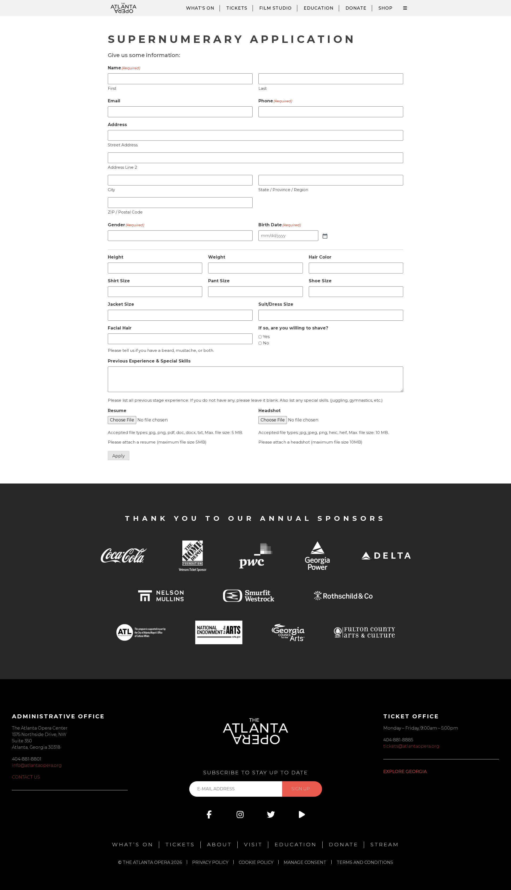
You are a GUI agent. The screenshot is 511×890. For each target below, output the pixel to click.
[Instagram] (240, 814)
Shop (385, 8)
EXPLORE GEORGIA (405, 771)
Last (262, 88)
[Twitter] (270, 814)
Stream (384, 844)
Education (318, 8)
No (266, 342)
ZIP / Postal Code (125, 212)
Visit (253, 844)
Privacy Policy (210, 862)
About (219, 844)
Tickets (236, 8)
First (112, 88)
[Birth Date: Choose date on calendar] (324, 235)
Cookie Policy (256, 862)
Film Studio (275, 8)
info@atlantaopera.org (37, 765)
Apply (118, 455)
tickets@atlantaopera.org (411, 746)
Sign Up (300, 788)
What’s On (200, 8)
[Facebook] (209, 814)
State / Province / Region (283, 189)
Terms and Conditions (365, 862)
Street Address (123, 144)
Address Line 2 (122, 167)
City (111, 189)
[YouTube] (301, 814)
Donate (355, 8)
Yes (266, 336)
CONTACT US (26, 777)
